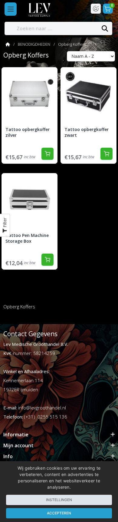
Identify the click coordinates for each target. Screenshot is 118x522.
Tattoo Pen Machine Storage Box (27, 238)
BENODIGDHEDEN (34, 44)
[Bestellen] (47, 154)
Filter (5, 223)
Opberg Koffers (72, 44)
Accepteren (59, 513)
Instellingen (59, 499)
